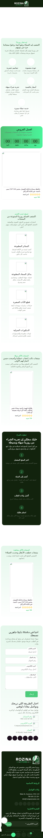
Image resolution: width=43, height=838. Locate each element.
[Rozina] (21, 3)
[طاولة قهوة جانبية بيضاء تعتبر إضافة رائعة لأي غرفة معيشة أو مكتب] (21, 388)
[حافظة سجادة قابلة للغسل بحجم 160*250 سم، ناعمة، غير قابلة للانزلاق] (21, 169)
